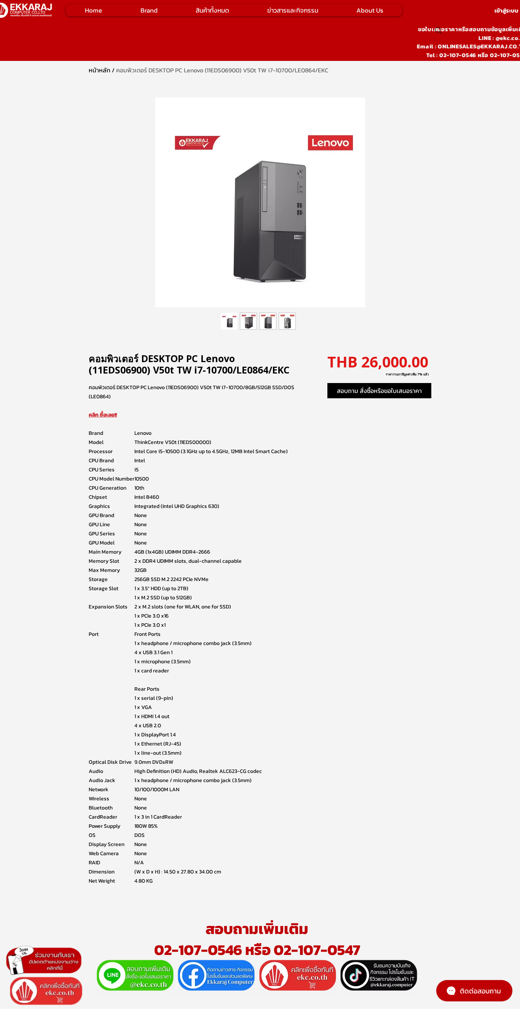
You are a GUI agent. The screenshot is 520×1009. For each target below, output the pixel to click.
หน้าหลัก (99, 70)
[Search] (439, 30)
